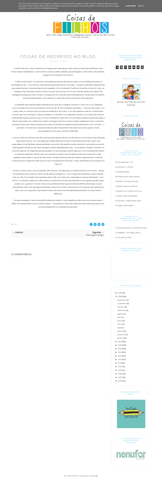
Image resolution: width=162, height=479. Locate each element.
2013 (120, 356)
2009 (120, 370)
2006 (120, 381)
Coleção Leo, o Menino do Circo (128, 191)
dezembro (121, 300)
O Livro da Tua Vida (123, 237)
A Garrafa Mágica (122, 172)
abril (119, 328)
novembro (121, 303)
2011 (119, 363)
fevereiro (121, 335)
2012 (119, 359)
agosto (120, 314)
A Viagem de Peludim (124, 205)
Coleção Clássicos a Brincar (126, 186)
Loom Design (93, 476)
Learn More (130, 6)
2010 (120, 366)
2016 (120, 345)
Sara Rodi (54, 61)
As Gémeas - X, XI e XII (124, 167)
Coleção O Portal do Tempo (126, 181)
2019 (120, 293)
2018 (120, 296)
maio (119, 324)
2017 (119, 342)
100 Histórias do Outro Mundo (127, 177)
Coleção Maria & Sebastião (126, 196)
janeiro (120, 338)
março (120, 331)
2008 (120, 374)
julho (119, 317)
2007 (120, 377)
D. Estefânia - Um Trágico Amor (128, 233)
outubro (120, 307)
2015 (119, 349)
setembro (121, 310)
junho (119, 321)
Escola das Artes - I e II (124, 162)
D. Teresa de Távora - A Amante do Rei (131, 228)
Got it (141, 6)
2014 (120, 352)
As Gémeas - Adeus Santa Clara (128, 201)
